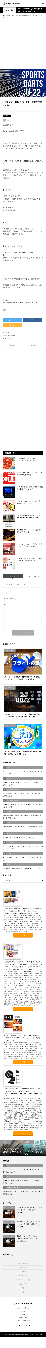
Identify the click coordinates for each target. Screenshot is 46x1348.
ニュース (9, 10)
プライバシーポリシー (23, 1321)
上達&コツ (23, 1284)
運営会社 (23, 1314)
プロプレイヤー (23, 1276)
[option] (19, 1148)
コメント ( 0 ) (12, 576)
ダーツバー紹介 (23, 1263)
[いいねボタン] (4, 120)
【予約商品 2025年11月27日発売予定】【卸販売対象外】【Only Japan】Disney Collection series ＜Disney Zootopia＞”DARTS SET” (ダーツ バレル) (22, 910)
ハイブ (23, 935)
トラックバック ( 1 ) (33, 576)
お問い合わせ (23, 1317)
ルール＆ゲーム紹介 (23, 1280)
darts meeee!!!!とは (23, 1308)
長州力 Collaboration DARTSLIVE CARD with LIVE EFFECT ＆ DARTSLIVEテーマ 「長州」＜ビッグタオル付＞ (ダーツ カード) (23, 1037)
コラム (23, 1259)
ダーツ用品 (23, 1267)
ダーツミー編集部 (10, 336)
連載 (23, 1292)
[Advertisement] (23, 44)
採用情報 (23, 1311)
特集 (23, 1288)
